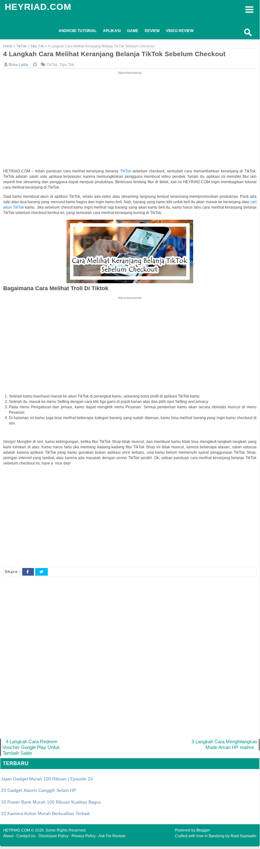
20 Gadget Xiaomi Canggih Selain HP (38, 790)
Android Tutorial (78, 31)
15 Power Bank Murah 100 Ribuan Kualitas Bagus (51, 802)
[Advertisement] (130, 120)
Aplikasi (112, 31)
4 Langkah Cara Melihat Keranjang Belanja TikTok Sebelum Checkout (114, 53)
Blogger (203, 830)
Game (132, 31)
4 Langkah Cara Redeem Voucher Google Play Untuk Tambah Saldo (31, 747)
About (8, 836)
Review (152, 31)
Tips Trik (67, 65)
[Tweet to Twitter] (41, 572)
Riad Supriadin (244, 836)
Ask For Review (111, 836)
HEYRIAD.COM (38, 7)
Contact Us (25, 836)
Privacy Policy (84, 836)
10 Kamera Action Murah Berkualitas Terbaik (45, 813)
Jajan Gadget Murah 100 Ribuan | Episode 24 (47, 778)
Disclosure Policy (53, 836)
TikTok (52, 65)
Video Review (179, 31)
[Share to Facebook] (28, 572)
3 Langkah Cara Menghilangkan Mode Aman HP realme (224, 744)
